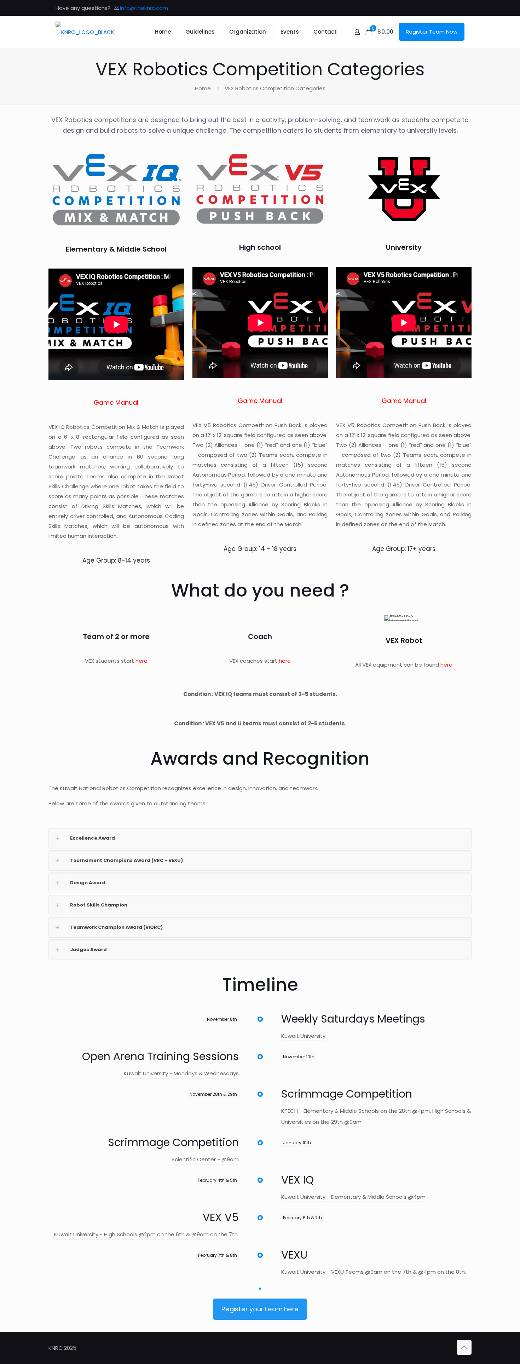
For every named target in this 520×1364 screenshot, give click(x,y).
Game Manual (116, 402)
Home (203, 88)
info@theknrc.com (144, 8)
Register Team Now (431, 31)
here (141, 660)
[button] (260, 838)
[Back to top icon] (464, 1347)
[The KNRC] (85, 32)
